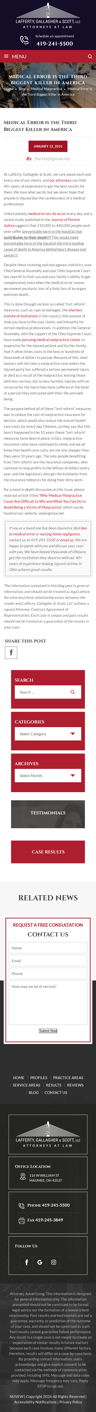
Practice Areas (68, 1077)
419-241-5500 (54, 43)
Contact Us (56, 1092)
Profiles (38, 1077)
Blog (34, 1092)
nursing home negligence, (60, 534)
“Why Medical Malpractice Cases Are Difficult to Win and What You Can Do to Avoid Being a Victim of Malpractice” (45, 501)
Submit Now (48, 1031)
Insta (54, 1262)
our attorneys (60, 180)
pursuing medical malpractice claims (51, 339)
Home (18, 1077)
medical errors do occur (47, 213)
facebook (11, 653)
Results (53, 1085)
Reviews (75, 1085)
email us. (67, 540)
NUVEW (16, 1396)
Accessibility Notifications (35, 1402)
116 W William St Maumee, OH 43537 (45, 1177)
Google (40, 1262)
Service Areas (26, 1085)
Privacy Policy (70, 1402)
